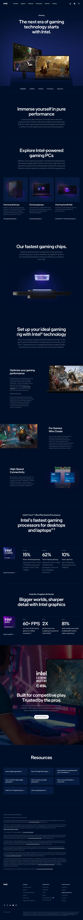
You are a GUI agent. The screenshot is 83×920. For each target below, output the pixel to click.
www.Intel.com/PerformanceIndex (45, 869)
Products (15, 3)
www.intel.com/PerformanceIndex (56, 848)
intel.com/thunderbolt (28, 832)
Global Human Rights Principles (69, 914)
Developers (39, 3)
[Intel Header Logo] (6, 3)
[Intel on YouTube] (13, 905)
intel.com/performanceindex (35, 838)
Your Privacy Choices (47, 897)
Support (23, 3)
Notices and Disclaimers (71, 913)
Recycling (64, 898)
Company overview (27, 887)
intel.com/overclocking (34, 822)
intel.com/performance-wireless (10, 829)
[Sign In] (70, 3)
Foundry (54, 3)
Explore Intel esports (41, 716)
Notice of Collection (46, 900)
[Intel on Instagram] (16, 905)
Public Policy (26, 898)
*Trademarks (45, 889)
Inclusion (25, 895)
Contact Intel (65, 895)
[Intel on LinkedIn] (10, 905)
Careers (25, 889)
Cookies (44, 895)
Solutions (30, 3)
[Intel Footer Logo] (5, 884)
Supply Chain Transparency (29, 900)
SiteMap (64, 900)
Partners (47, 3)
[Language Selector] (74, 3)
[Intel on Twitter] (7, 905)
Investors (64, 889)
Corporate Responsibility (28, 892)
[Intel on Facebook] (4, 905)
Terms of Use (45, 887)
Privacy (44, 892)
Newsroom (64, 887)
